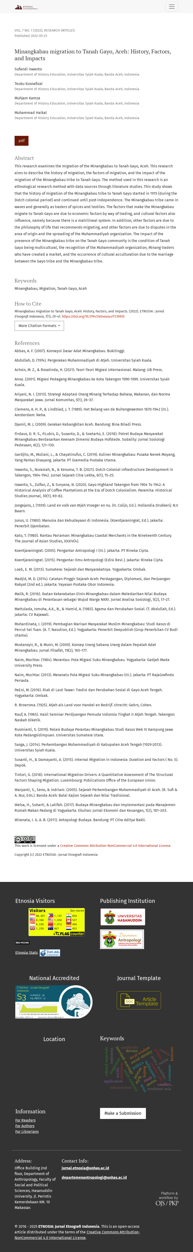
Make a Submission (123, 1113)
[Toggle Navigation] (171, 6)
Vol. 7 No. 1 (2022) (28, 30)
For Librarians (27, 1131)
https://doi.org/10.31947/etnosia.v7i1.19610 (93, 317)
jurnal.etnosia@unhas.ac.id (85, 1168)
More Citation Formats (38, 325)
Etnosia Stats (26, 952)
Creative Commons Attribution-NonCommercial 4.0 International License (115, 846)
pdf (21, 140)
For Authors (24, 1126)
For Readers (25, 1120)
